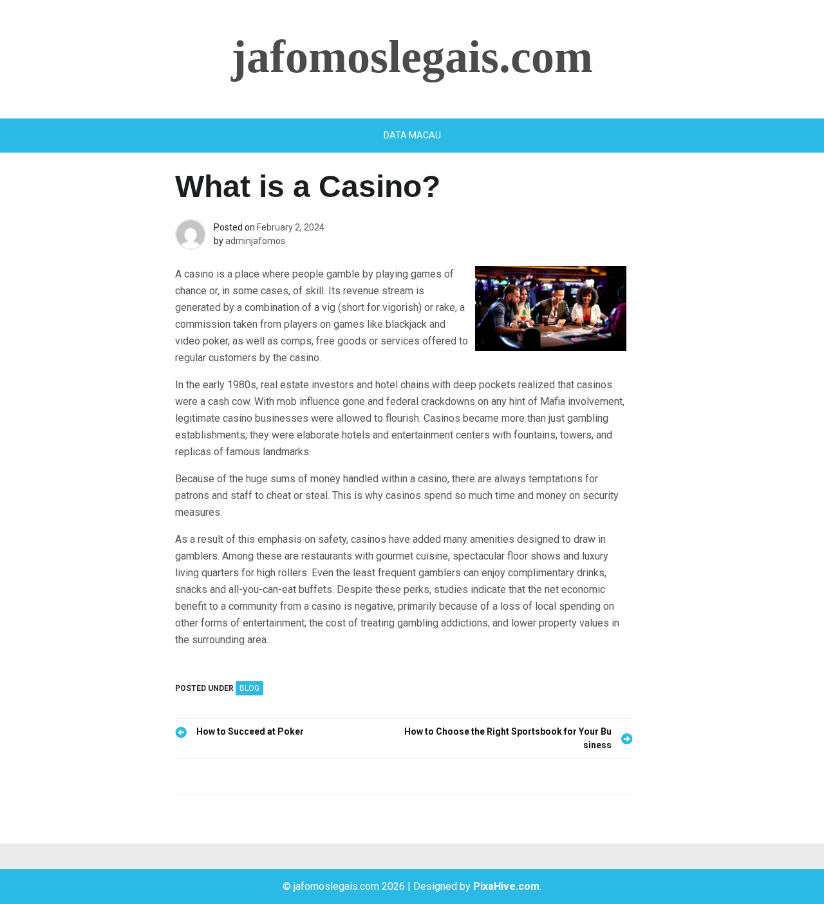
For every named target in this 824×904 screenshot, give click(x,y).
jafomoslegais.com (412, 56)
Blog (249, 688)
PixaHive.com (506, 886)
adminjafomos (255, 241)
